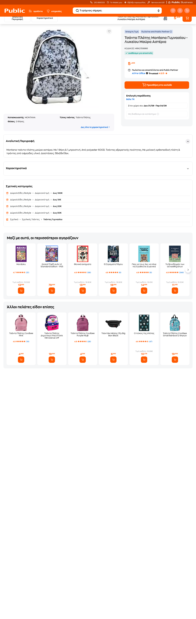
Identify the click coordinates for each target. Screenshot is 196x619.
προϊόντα (38, 11)
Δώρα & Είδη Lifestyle (21, 193)
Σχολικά (14, 219)
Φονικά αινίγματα (82, 264)
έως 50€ (57, 213)
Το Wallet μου (116, 2)
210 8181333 (99, 2)
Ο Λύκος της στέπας (144, 333)
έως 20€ (57, 206)
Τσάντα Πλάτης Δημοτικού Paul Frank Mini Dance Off (52, 335)
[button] (182, 2)
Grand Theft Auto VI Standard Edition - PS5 (52, 265)
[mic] (158, 10)
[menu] (30, 11)
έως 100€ (58, 193)
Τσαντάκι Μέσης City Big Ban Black (113, 334)
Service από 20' (158, 2)
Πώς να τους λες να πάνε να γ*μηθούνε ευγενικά (144, 265)
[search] (77, 10)
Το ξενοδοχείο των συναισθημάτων (174, 265)
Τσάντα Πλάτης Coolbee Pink (21, 334)
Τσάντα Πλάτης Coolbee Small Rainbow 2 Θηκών (175, 334)
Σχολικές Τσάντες (31, 219)
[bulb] (48, 11)
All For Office (138, 73)
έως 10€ (57, 200)
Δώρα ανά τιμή (42, 193)
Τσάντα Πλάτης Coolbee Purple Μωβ (83, 334)
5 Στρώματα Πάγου (113, 264)
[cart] (187, 10)
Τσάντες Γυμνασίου (52, 219)
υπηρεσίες (56, 11)
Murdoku (21, 264)
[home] (15, 10)
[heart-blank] (173, 10)
